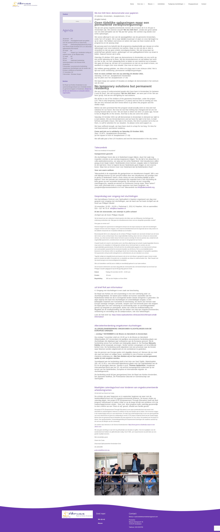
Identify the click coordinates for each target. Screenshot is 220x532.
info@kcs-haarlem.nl (118, 208)
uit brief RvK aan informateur (109, 287)
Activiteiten (161, 4)
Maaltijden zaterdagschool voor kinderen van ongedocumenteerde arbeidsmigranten (126, 388)
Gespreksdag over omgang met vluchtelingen (116, 196)
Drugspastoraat (193, 4)
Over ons (140, 4)
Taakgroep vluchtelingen (175, 4)
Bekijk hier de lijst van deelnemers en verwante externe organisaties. (77, 91)
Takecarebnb (101, 147)
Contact (203, 4)
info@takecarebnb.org (146, 187)
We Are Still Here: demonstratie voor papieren (116, 13)
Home (132, 4)
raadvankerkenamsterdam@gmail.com (146, 516)
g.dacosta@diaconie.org (102, 450)
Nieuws (150, 4)
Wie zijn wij (101, 519)
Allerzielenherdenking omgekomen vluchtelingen (118, 325)
